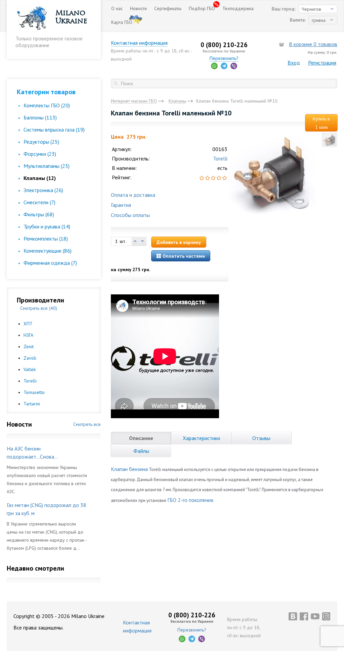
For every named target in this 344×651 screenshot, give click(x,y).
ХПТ (28, 324)
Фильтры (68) (39, 214)
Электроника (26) (43, 190)
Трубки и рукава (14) (47, 226)
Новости (138, 8)
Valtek (30, 369)
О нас (117, 8)
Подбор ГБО (202, 8)
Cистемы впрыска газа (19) (54, 129)
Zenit (29, 346)
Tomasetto (34, 392)
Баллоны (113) (40, 117)
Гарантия (121, 205)
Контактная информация (139, 42)
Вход (294, 62)
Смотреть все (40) (38, 308)
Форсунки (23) (40, 153)
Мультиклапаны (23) (47, 165)
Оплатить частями (183, 256)
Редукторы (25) (41, 141)
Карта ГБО (121, 22)
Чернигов (311, 9)
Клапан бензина (129, 469)
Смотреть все (87, 424)
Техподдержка (238, 8)
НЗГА (28, 335)
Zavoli (30, 358)
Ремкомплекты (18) (46, 238)
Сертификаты (167, 8)
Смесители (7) (39, 202)
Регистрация (322, 62)
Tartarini (32, 404)
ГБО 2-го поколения (190, 500)
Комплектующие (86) (48, 250)
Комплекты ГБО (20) (47, 105)
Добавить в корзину (179, 242)
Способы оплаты (130, 215)
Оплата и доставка (133, 194)
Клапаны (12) (40, 178)
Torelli (30, 381)
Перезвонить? (224, 58)
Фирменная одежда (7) (50, 262)
